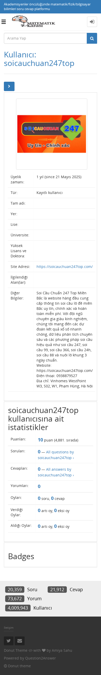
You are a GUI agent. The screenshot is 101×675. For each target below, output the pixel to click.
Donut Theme (15, 650)
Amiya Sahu (62, 650)
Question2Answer (40, 658)
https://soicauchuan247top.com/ (65, 266)
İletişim (8, 627)
